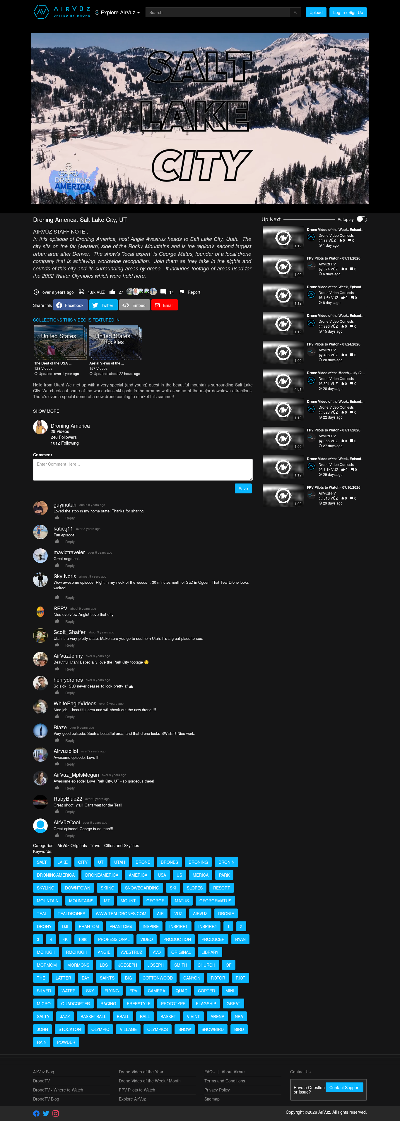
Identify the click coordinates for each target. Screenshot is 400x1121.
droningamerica (56, 875)
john (42, 1029)
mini (229, 991)
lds (104, 965)
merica (200, 875)
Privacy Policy (217, 1090)
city (83, 862)
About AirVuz (233, 1072)
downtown (77, 888)
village (128, 1029)
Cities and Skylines (121, 845)
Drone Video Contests (336, 235)
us (179, 875)
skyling (45, 888)
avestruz (131, 952)
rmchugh (76, 952)
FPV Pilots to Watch (137, 1090)
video (146, 939)
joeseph (127, 965)
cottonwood (158, 978)
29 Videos (60, 431)
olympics (157, 1029)
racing (108, 1003)
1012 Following (65, 443)
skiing (107, 888)
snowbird (212, 1029)
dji (65, 926)
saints (107, 978)
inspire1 (178, 926)
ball (145, 1016)
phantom (89, 926)
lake (62, 862)
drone (143, 862)
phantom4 (121, 926)
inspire (151, 926)
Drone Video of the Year (141, 1072)
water (68, 991)
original (181, 952)
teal (42, 913)
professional (114, 939)
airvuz (200, 913)
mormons (78, 965)
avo (157, 952)
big (128, 978)
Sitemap (212, 1099)
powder (66, 1042)
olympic (100, 1029)
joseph (156, 965)
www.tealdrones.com (121, 913)
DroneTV (41, 1081)
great (233, 1003)
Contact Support (344, 1087)
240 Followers (64, 437)
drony (44, 926)
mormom (47, 965)
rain (42, 1042)
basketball (93, 1016)
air (160, 913)
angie (104, 952)
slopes (195, 888)
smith (180, 965)
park (224, 875)
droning (198, 862)
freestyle (139, 1003)
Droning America (70, 425)
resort (221, 888)
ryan (240, 939)
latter (63, 978)
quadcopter (75, 1003)
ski (173, 888)
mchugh (46, 952)
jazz (65, 1016)
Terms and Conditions (224, 1081)
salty (43, 1016)
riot (240, 978)
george (155, 901)
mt (107, 901)
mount (128, 901)
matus (182, 901)
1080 (83, 939)
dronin (226, 862)
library (209, 952)
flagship (206, 1003)
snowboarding (142, 888)
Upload (316, 12)
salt (42, 862)
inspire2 (207, 926)
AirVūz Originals (72, 845)
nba (239, 1016)
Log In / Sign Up (348, 12)
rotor (218, 978)
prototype (173, 1003)
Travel (95, 845)
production (177, 939)
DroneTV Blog (46, 1099)
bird (239, 1029)
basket (168, 1016)
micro (44, 1003)
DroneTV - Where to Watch (58, 1090)
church (206, 965)
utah (119, 862)
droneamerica (101, 875)
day (85, 978)
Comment (42, 454)
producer (213, 939)
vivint (193, 1016)
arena (217, 1016)
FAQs (209, 1072)
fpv (133, 991)
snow (184, 1029)
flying (112, 991)
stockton (70, 1029)
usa (162, 875)
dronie (226, 913)
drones (169, 862)
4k (65, 939)
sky (90, 991)
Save (243, 488)
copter (206, 991)
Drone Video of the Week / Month (150, 1081)
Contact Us (300, 1072)
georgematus (215, 901)
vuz (178, 913)
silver (44, 991)
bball (123, 1016)
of (229, 965)
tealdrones (71, 913)
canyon (191, 978)
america (138, 875)
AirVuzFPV (327, 263)
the (41, 978)
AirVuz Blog (43, 1072)
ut (101, 862)
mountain (48, 901)
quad (181, 991)
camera (156, 991)
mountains (81, 901)
